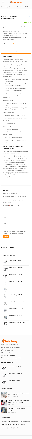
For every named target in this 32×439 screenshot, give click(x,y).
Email (5, 223)
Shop (6, 6)
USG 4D (16, 427)
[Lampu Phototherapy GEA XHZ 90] (29, 16)
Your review (6, 208)
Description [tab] (6, 51)
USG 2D (4, 427)
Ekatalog (4, 421)
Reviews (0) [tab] (14, 51)
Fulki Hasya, (11, 174)
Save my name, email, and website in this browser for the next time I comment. (14, 232)
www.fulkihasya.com (9, 355)
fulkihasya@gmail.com (10, 352)
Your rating (6, 205)
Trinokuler (23, 424)
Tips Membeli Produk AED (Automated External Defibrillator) (18, 394)
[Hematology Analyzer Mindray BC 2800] (27, 16)
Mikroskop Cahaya (25, 421)
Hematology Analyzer (13, 43)
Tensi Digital (16, 424)
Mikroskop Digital (6, 424)
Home (2, 6)
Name (5, 217)
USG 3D (10, 427)
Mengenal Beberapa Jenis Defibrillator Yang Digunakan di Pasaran (18, 401)
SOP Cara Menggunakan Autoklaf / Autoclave (17, 409)
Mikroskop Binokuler (13, 421)
